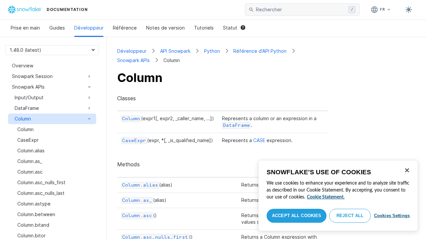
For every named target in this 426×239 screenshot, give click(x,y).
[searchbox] (301, 10)
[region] (338, 195)
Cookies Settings (392, 215)
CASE (259, 140)
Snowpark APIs (133, 60)
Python (212, 51)
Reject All (349, 215)
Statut (230, 28)
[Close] (407, 170)
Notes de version (165, 28)
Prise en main (25, 28)
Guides (57, 28)
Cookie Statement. (325, 197)
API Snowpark (175, 51)
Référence (125, 28)
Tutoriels (204, 28)
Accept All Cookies (296, 215)
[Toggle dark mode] (408, 9)
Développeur (89, 28)
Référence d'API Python (260, 51)
